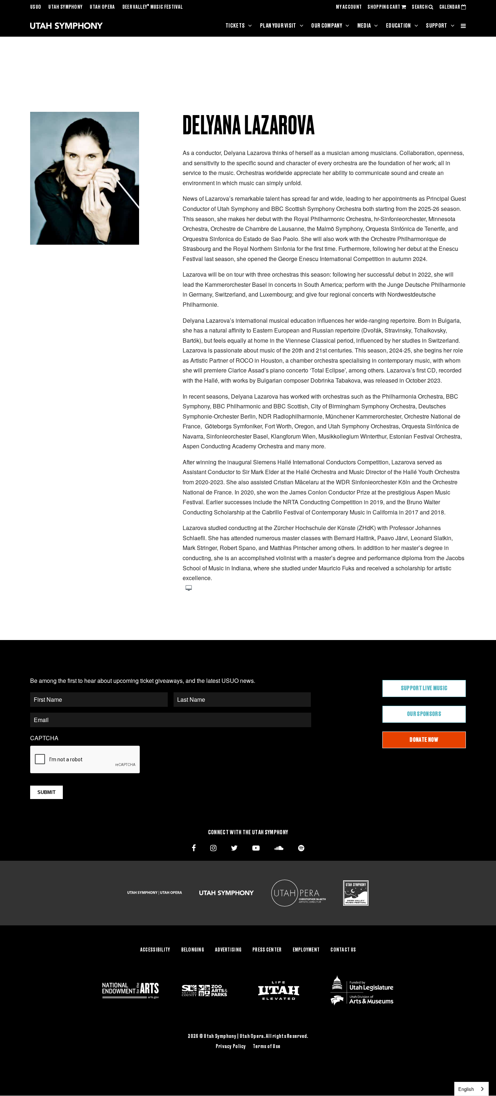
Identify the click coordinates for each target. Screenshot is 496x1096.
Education (398, 26)
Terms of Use (266, 1046)
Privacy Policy (231, 1046)
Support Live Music (424, 688)
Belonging (192, 950)
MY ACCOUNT (349, 7)
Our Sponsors (424, 714)
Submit (46, 792)
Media (364, 26)
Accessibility (155, 950)
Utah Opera (102, 7)
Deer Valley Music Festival (152, 7)
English (466, 1088)
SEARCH (420, 7)
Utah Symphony (65, 7)
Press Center (266, 950)
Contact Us (343, 950)
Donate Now (424, 740)
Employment (306, 950)
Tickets (235, 26)
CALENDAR (450, 7)
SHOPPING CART (384, 7)
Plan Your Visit (278, 26)
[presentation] (85, 760)
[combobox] (471, 1089)
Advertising (228, 950)
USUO (35, 7)
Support (436, 26)
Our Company (326, 26)
